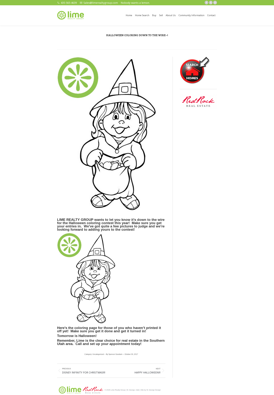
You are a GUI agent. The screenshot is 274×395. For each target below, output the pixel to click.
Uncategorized (98, 354)
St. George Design (153, 390)
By (114, 354)
